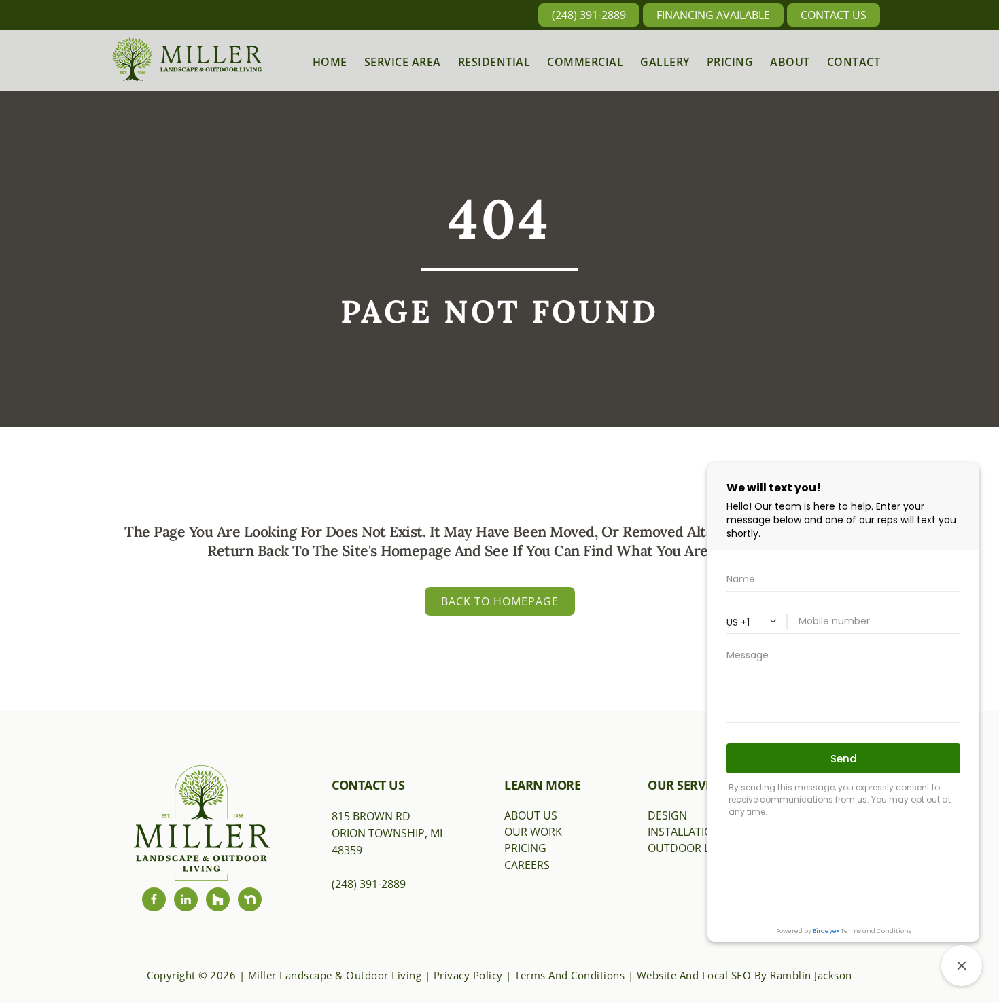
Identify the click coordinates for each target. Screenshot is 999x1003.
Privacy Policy (468, 975)
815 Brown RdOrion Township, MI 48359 (387, 833)
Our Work (533, 831)
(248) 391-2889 (589, 14)
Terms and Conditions (569, 975)
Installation (684, 831)
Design (667, 815)
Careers (527, 865)
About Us (530, 815)
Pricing (525, 848)
